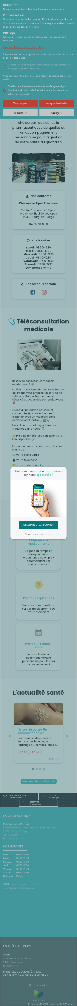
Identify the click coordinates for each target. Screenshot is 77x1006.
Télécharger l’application (38, 525)
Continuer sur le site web (38, 534)
